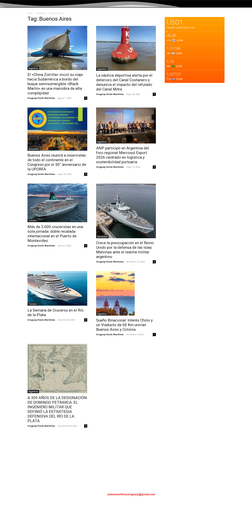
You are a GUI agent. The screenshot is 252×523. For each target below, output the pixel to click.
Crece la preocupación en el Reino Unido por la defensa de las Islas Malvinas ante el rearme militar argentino (125, 250)
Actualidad (34, 149)
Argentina (33, 68)
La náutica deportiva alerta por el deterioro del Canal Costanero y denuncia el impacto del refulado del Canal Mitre (124, 82)
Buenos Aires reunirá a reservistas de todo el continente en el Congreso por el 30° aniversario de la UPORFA (56, 162)
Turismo (33, 220)
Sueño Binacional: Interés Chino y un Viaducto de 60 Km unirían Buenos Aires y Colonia (124, 325)
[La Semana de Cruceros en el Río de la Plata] (57, 288)
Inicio (30, 13)
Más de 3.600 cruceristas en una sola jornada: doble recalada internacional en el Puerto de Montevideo (55, 234)
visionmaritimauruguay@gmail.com (131, 494)
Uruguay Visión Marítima (41, 98)
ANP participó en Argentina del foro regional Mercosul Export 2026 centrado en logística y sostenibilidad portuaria (122, 155)
